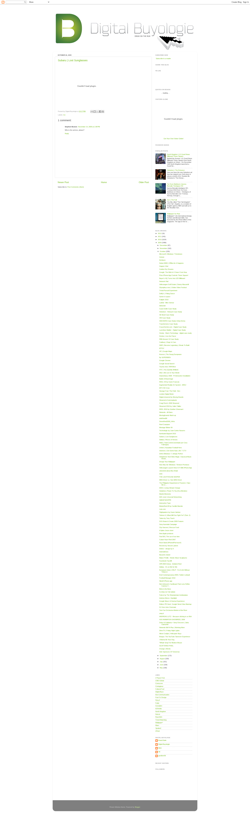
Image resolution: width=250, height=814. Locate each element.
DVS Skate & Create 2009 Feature (171, 521)
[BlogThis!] (94, 111)
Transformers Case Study (168, 324)
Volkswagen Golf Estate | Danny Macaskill (174, 284)
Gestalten (158, 706)
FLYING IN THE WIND (167, 592)
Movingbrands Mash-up (167, 415)
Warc (157, 725)
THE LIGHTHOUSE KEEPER (169, 477)
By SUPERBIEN (165, 357)
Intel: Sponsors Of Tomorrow (169, 652)
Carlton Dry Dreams (166, 269)
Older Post (144, 182)
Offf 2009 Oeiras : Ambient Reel (170, 564)
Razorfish (158, 717)
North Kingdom (160, 711)
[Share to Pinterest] (102, 111)
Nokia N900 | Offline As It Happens (171, 263)
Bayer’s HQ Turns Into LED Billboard (172, 278)
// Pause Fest (160, 678)
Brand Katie (162, 740)
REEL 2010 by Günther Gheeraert (171, 409)
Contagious (159, 686)
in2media (158, 708)
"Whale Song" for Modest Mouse (170, 643)
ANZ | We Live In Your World (169, 373)
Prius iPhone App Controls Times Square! (173, 275)
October (163, 251)
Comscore (159, 683)
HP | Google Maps (165, 351)
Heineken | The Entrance (176, 170)
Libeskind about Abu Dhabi (168, 471)
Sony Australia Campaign (168, 524)
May (161, 668)
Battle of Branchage (166, 379)
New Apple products (166, 533)
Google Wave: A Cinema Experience (172, 601)
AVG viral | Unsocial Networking (170, 497)
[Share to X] (97, 111)
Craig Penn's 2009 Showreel (169, 403)
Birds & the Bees (165, 589)
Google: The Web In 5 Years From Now (173, 272)
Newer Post (63, 182)
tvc (64, 115)
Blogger (137, 807)
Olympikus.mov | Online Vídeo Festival (172, 287)
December (164, 245)
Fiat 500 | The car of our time (169, 536)
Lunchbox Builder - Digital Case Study (172, 330)
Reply (67, 133)
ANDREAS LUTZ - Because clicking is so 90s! (175, 616)
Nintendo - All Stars (166, 412)
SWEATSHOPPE (165, 500)
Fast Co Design (160, 697)
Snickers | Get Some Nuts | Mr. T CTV (172, 451)
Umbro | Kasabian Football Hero (170, 447)
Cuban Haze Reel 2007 (167, 539)
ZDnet (157, 731)
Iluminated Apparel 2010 (167, 433)
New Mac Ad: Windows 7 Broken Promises (174, 465)
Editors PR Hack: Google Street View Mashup (175, 604)
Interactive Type (165, 503)
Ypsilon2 (158, 728)
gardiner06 (162, 756)
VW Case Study (164, 318)
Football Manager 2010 (167, 578)
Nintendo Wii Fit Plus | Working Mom (172, 627)
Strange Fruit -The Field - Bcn (169, 391)
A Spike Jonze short (166, 530)
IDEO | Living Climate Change (169, 488)
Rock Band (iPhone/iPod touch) (170, 542)
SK (159, 752)
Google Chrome (164, 360)
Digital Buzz (159, 692)
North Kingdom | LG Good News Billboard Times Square (178, 155)
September (164, 655)
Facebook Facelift (165, 561)
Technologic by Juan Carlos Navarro (172, 430)
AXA (160, 474)
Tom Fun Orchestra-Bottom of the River (173, 610)
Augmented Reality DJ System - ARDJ (172, 385)
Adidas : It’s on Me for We (168, 567)
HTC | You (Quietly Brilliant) (168, 370)
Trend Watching (161, 720)
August (162, 658)
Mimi (159, 748)
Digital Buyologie (164, 744)
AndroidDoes (163, 552)
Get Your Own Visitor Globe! (173, 138)
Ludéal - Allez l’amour (166, 303)
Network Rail (163, 281)
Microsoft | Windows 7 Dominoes (170, 254)
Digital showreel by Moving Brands (171, 397)
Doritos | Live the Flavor (167, 336)
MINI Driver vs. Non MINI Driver (170, 480)
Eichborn (162, 260)
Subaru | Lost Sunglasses (73, 60)
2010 (160, 239)
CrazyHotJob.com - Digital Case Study (172, 327)
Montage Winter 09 (165, 427)
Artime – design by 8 (166, 549)
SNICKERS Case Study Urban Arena (172, 321)
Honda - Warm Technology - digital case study (175, 333)
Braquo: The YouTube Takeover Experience (174, 636)
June (162, 665)
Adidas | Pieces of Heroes (168, 440)
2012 (160, 233)
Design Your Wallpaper (167, 462)
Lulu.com (162, 509)
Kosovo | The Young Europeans (170, 354)
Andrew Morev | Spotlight (168, 598)
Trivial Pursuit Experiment (168, 290)
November (164, 248)
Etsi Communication (162, 695)
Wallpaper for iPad (173, 214)
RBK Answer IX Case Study (169, 339)
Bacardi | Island (164, 555)
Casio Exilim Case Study (168, 309)
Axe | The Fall (172, 200)
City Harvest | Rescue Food (169, 527)
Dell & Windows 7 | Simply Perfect (171, 454)
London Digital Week (166, 394)
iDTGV (161, 348)
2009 (160, 242)
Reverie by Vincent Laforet (168, 546)
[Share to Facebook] (100, 111)
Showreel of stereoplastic (168, 400)
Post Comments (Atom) (75, 187)
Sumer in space (164, 296)
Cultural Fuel (159, 689)
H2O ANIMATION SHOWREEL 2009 (172, 619)
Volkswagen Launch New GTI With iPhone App (175, 468)
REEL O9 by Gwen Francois (169, 382)
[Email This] (91, 111)
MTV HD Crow (164, 388)
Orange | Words (165, 649)
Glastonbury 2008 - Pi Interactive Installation (174, 376)
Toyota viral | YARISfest (167, 367)
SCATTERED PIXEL (166, 646)
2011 (160, 236)
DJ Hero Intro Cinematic (167, 607)
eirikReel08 (163, 418)
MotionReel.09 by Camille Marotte (171, 506)
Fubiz (157, 703)
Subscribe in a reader (163, 58)
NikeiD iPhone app (165, 581)
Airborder (162, 306)
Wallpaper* (159, 722)
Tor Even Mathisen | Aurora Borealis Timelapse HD (176, 185)
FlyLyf (157, 700)
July (161, 662)
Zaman (161, 257)
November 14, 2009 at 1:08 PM (89, 127)
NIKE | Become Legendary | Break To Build (174, 345)
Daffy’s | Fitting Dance (167, 293)
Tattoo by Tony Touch (166, 518)
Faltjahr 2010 (163, 299)
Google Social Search (166, 363)
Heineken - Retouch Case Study (170, 312)
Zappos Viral (163, 266)
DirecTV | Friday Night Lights (169, 630)
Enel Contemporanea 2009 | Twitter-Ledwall (174, 575)
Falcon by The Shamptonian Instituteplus (173, 595)
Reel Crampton (164, 424)
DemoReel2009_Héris (167, 421)
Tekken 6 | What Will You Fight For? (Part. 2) (174, 515)
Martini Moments (165, 494)
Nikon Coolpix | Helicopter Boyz (170, 633)
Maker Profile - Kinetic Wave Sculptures (173, 558)
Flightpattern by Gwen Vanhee (169, 512)
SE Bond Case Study (166, 315)
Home (104, 182)
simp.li (161, 613)
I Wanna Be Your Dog (166, 640)
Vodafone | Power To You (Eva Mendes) (173, 491)
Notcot (157, 714)
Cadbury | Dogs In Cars (167, 342)
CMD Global (159, 680)
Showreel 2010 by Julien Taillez (170, 406)
